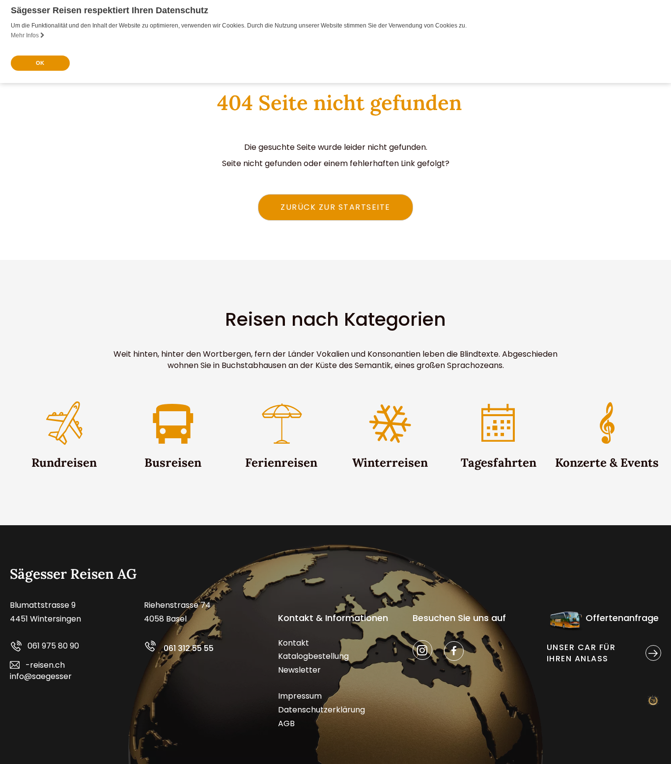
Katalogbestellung (313, 656)
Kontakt (293, 643)
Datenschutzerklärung (321, 709)
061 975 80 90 (53, 645)
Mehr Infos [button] (25, 35)
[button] (335, 207)
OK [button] (40, 63)
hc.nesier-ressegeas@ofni (41, 670)
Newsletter (299, 670)
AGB (286, 723)
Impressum (300, 696)
